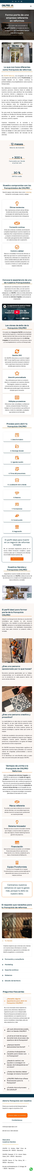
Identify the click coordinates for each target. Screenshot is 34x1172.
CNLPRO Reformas (9, 76)
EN (15, 1)
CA (12, 1)
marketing (28, 192)
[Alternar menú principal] (30, 6)
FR (18, 1)
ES (21, 1)
